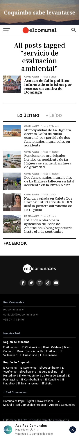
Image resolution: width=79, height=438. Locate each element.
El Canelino (52, 379)
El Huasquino (28, 355)
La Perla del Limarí (53, 375)
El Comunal (10, 367)
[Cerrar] (72, 429)
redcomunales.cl (13, 309)
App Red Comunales (62, 404)
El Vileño (47, 383)
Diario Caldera (52, 347)
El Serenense (28, 367)
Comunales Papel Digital (18, 401)
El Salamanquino (28, 383)
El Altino (51, 351)
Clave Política (45, 401)
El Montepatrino (29, 375)
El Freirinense (48, 355)
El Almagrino (11, 347)
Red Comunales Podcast (30, 404)
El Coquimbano (49, 367)
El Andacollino (48, 371)
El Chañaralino (31, 347)
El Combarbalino (31, 379)
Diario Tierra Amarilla (30, 351)
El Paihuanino (28, 371)
